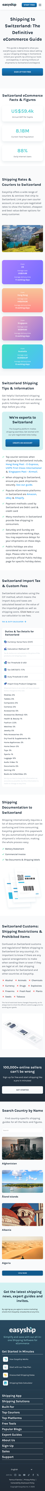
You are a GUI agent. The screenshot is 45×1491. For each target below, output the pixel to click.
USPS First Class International (24, 468)
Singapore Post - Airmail (23, 471)
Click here (26, 611)
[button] (40, 4)
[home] (9, 4)
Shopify (19, 497)
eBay (9, 497)
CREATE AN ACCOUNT (22, 443)
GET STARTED (22, 1090)
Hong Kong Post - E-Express (22, 464)
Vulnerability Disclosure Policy (22, 1483)
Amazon (31, 494)
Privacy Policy (29, 1480)
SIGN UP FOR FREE (22, 72)
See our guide (24, 484)
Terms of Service (15, 1480)
